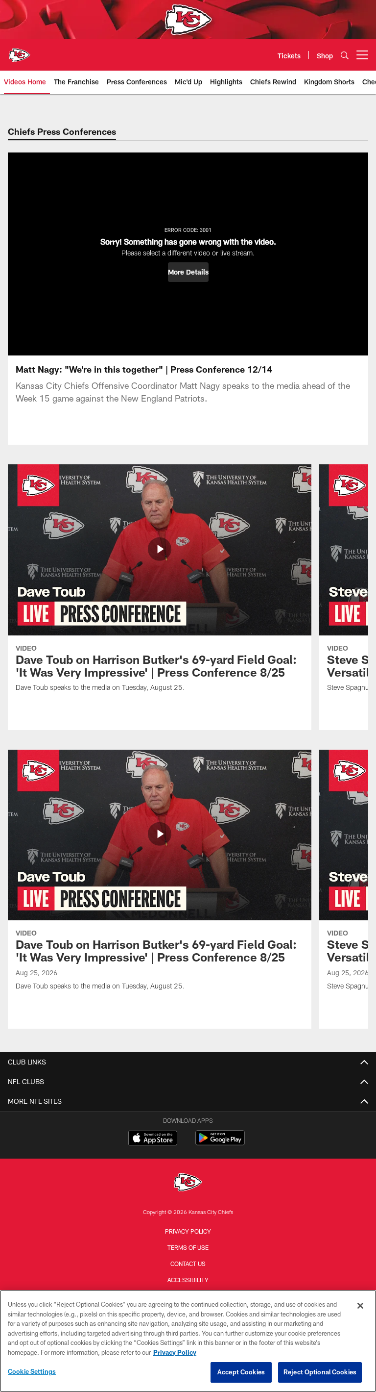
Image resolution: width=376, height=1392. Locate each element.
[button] (188, 272)
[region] (188, 1341)
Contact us (188, 1263)
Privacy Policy (188, 1231)
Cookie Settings (32, 1371)
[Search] (345, 55)
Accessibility (188, 1279)
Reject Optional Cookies (319, 1372)
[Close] (360, 1305)
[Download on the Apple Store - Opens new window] (153, 1139)
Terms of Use (188, 1247)
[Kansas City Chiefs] (188, 1183)
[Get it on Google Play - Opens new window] (220, 1143)
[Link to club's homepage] (19, 51)
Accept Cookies (241, 1372)
